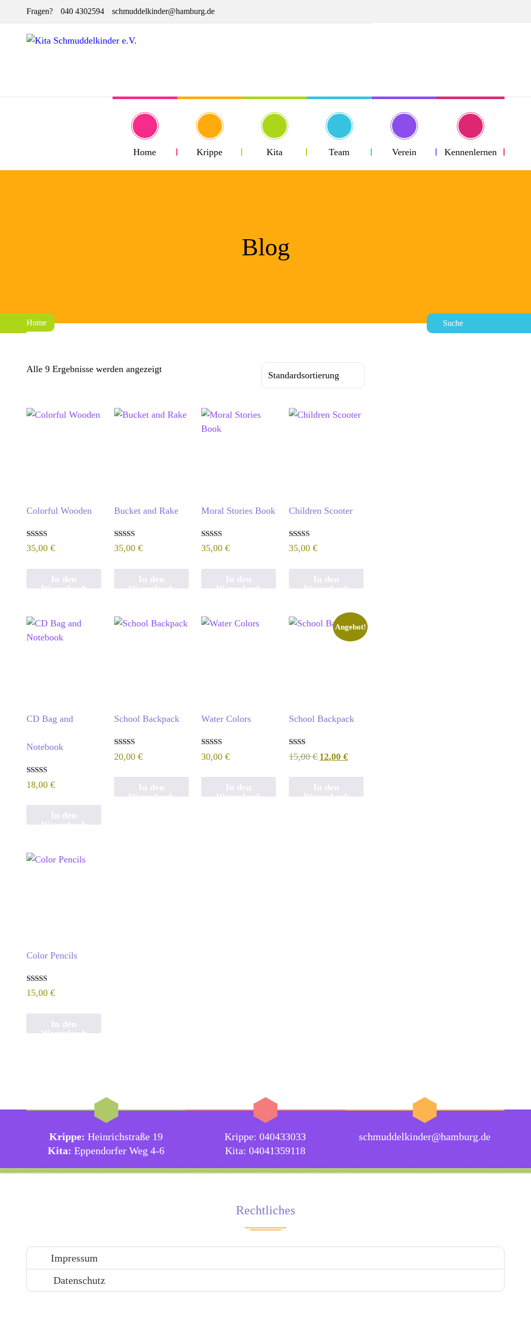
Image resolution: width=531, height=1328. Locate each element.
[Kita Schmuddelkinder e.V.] (81, 60)
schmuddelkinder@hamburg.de (163, 11)
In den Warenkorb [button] (64, 581)
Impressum (74, 1258)
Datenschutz (78, 1280)
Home (36, 322)
